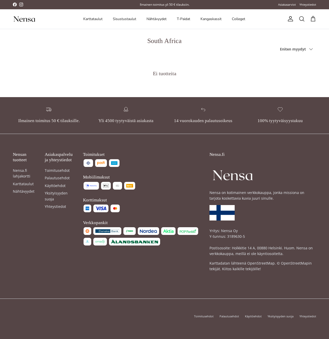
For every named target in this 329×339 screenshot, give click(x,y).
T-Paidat (183, 18)
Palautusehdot (57, 177)
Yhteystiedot (307, 4)
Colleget (238, 18)
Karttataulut (93, 18)
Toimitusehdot (57, 170)
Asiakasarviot (287, 4)
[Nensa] (24, 19)
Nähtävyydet (157, 18)
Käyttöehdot (55, 185)
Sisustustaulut (124, 18)
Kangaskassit (211, 18)
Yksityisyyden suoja (281, 316)
